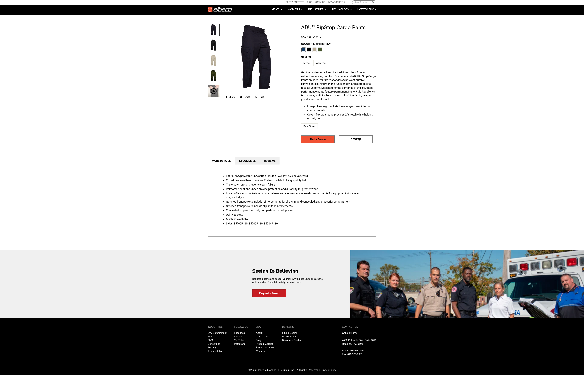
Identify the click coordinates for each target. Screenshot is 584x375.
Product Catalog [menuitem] (264, 344)
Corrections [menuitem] (214, 344)
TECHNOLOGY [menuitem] (340, 9)
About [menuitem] (259, 333)
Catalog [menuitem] (320, 2)
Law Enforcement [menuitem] (217, 333)
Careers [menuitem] (260, 351)
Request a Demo (269, 293)
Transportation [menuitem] (215, 351)
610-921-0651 (358, 350)
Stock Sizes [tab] (247, 160)
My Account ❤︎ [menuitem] (336, 2)
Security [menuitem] (212, 347)
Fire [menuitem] (210, 336)
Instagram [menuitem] (239, 344)
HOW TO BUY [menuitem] (365, 9)
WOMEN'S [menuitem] (294, 9)
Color (316, 43)
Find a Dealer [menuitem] (289, 333)
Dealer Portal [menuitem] (289, 336)
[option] (256, 57)
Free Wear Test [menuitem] (295, 2)
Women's (320, 63)
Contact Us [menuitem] (262, 336)
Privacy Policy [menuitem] (328, 370)
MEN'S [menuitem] (276, 9)
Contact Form (349, 333)
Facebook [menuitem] (239, 333)
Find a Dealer (318, 139)
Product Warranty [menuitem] (265, 347)
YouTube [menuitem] (239, 340)
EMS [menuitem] (210, 340)
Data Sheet (309, 126)
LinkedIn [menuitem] (238, 336)
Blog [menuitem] (309, 2)
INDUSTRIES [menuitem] (315, 9)
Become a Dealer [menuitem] (291, 340)
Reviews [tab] (270, 160)
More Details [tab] (221, 160)
